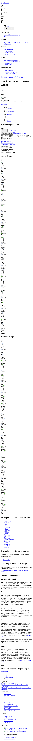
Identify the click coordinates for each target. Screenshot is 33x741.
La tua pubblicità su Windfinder (12, 61)
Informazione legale (9, 73)
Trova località (6, 560)
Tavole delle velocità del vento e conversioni (16, 42)
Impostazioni (10, 29)
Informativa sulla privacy (10, 72)
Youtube (24, 731)
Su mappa (4, 104)
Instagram (24, 729)
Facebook (20, 77)
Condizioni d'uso (8, 70)
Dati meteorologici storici (11, 60)
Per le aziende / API (9, 54)
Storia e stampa (8, 51)
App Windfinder (8, 49)
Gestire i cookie (8, 64)
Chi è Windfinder (8, 52)
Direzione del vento (6, 141)
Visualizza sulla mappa (9, 77)
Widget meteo (7, 44)
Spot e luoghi (7, 36)
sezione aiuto (4, 671)
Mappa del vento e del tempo (12, 35)
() (7, 143)
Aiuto (7, 26)
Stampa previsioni (7, 133)
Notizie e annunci (8, 63)
